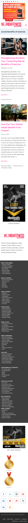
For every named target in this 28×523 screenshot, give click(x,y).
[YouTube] (13, 1)
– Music (3, 373)
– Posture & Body (5, 315)
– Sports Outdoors (5, 300)
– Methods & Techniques (7, 329)
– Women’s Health (5, 270)
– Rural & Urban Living (6, 390)
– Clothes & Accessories (7, 279)
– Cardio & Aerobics (6, 308)
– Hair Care (3, 282)
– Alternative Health (6, 264)
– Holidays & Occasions (6, 400)
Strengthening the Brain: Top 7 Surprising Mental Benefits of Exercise (13, 61)
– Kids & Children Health (7, 341)
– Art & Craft (4, 382)
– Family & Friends (5, 340)
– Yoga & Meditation (6, 273)
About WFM (10, 519)
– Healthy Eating (5, 399)
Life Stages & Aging (6, 167)
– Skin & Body (4, 287)
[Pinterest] (7, 1)
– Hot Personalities (5, 370)
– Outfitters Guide (5, 294)
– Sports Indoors (5, 299)
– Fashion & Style (5, 281)
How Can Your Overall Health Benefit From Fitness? (12, 127)
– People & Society (5, 387)
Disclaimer (24, 519)
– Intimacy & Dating (6, 355)
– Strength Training (5, 317)
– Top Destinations (5, 302)
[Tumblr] (15, 1)
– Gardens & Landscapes (7, 413)
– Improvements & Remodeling (8, 414)
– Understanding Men (6, 362)
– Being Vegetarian (5, 397)
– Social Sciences (5, 391)
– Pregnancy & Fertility (6, 347)
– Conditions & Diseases (7, 266)
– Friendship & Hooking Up (7, 356)
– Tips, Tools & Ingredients (7, 406)
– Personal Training (5, 314)
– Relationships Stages (6, 358)
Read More (4, 94)
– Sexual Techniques (6, 361)
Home (4, 519)
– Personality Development (7, 388)
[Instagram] (5, 1)
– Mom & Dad (4, 343)
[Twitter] (3, 1)
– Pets (2, 346)
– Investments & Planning (7, 326)
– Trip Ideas (4, 303)
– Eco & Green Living (6, 384)
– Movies (3, 372)
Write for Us (15, 521)
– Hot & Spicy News (6, 369)
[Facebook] (1, 1)
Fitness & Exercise (6, 99)
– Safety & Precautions (6, 297)
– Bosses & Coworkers (6, 337)
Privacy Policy (23, 521)
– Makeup (3, 284)
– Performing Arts (5, 375)
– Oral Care (4, 285)
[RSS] (10, 507)
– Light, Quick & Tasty (6, 402)
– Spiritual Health (5, 271)
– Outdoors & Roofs (6, 417)
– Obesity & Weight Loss (7, 312)
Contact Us (17, 519)
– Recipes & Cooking (6, 405)
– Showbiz (3, 376)
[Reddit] (11, 1)
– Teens (3, 349)
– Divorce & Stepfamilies (7, 338)
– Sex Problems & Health (7, 359)
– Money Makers (5, 331)
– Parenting (4, 344)
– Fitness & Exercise (6, 310)
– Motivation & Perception (7, 385)
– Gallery (3, 411)
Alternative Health (6, 166)
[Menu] (26, 25)
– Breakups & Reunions (6, 353)
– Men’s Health (4, 268)
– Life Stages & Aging (6, 267)
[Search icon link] (26, 2)
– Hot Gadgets (4, 325)
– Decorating (4, 410)
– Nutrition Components (7, 403)
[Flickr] (17, 1)
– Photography (4, 296)
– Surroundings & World (6, 393)
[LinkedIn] (9, 1)
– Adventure (4, 293)
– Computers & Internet (6, 323)
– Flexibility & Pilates (6, 311)
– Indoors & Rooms (5, 416)
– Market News (4, 328)
